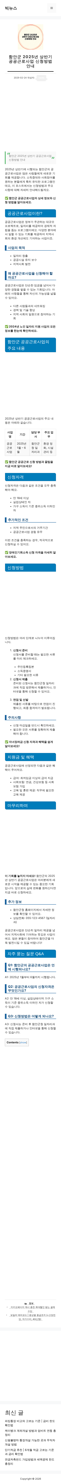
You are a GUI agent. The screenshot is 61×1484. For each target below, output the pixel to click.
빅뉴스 (11, 8)
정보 (31, 1303)
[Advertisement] (30, 118)
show (23, 1042)
